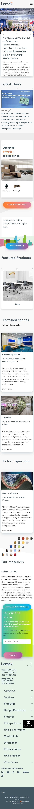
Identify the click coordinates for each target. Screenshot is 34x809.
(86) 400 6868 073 (8, 665)
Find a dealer (12, 749)
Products (9, 697)
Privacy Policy (12, 742)
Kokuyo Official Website (12, 67)
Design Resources (15, 703)
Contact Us (11, 729)
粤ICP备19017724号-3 (12, 794)
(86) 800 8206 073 (8, 668)
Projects (9, 710)
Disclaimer (10, 736)
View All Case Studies (12, 318)
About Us (9, 684)
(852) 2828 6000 (7, 676)
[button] (1, 81)
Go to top (29, 659)
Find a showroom (14, 723)
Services (9, 690)
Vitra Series (11, 755)
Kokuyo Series (12, 716)
